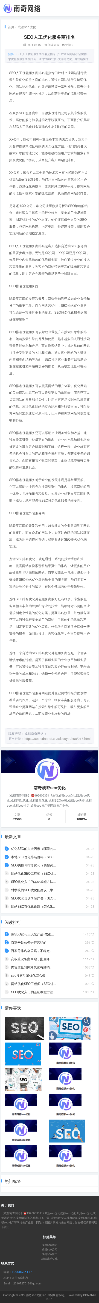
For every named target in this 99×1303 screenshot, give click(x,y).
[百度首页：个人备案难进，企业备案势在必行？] (24, 1028)
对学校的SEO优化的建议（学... (33, 890)
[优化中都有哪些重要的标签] (67, 1131)
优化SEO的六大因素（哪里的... (33, 848)
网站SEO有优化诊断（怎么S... (33, 906)
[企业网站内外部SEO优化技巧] (65, 1156)
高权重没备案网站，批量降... (31, 959)
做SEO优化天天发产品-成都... (32, 934)
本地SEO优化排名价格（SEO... (33, 857)
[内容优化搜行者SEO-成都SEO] (21, 1131)
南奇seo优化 (34, 1295)
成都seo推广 (49, 1254)
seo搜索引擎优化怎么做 (28, 975)
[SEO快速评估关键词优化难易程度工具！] (23, 1079)
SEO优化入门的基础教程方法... (33, 881)
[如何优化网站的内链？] (69, 1028)
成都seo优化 (27, 27)
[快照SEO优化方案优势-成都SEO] (65, 1105)
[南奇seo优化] (22, 7)
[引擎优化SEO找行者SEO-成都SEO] (65, 1079)
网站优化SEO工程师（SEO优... (33, 873)
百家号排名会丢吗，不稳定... (31, 950)
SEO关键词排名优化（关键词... (33, 865)
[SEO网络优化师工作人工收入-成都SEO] (65, 1054)
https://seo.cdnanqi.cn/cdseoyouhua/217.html (57, 738)
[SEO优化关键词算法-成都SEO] (21, 1105)
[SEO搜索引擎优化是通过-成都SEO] (21, 1156)
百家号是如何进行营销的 (29, 942)
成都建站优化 (49, 1258)
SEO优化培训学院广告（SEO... (33, 898)
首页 (11, 27)
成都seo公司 (49, 1249)
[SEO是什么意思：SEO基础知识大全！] (23, 1054)
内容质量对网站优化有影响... (31, 967)
